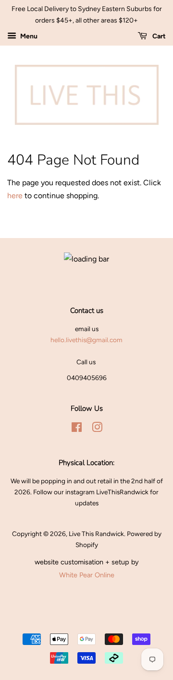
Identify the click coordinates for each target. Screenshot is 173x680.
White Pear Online (86, 575)
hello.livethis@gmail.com (86, 340)
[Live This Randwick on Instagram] (97, 429)
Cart (158, 36)
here (15, 195)
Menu (28, 36)
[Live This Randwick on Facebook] (76, 429)
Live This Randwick (96, 533)
